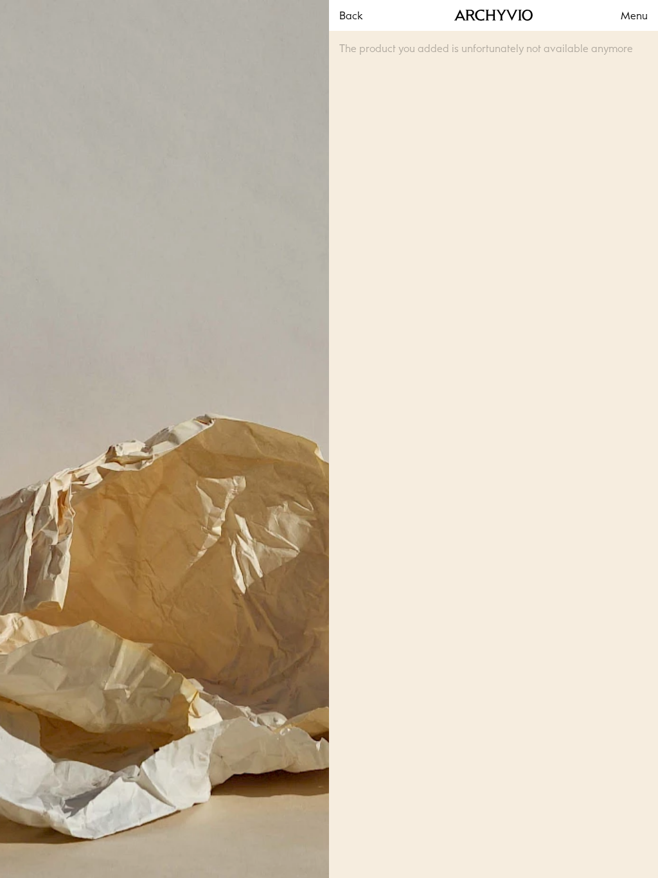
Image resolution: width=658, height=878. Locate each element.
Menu (634, 15)
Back (350, 15)
